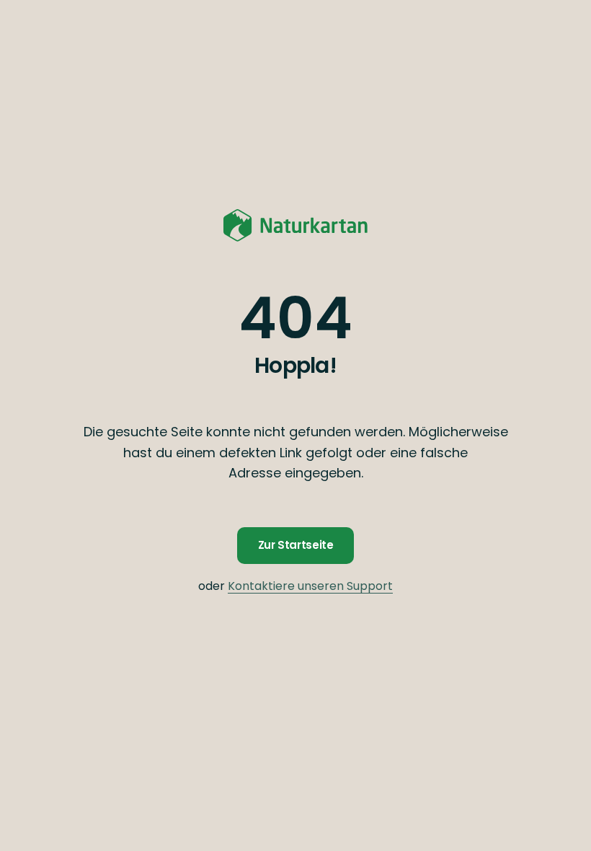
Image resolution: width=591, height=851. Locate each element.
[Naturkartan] (295, 225)
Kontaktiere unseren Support (310, 586)
